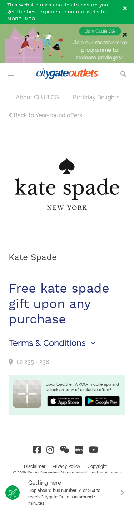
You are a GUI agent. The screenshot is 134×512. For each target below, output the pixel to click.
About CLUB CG (37, 97)
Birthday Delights (96, 97)
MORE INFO (21, 19)
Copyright (97, 466)
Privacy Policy (66, 466)
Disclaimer (34, 466)
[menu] (10, 74)
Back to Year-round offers (47, 115)
